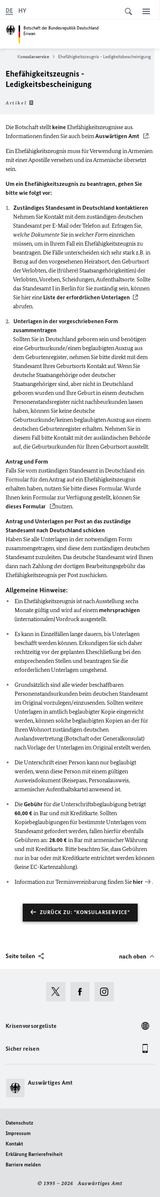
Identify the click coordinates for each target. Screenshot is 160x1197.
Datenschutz (19, 1123)
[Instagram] (107, 991)
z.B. (140, 252)
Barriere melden (23, 1165)
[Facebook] (82, 991)
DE (9, 10)
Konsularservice (33, 56)
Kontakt (14, 1144)
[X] (58, 991)
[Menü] (146, 11)
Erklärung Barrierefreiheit (34, 1154)
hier (138, 881)
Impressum (18, 1133)
